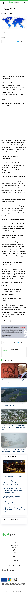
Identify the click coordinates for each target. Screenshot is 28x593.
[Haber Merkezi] (2, 13)
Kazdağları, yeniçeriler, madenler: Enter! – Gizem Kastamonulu (13, 497)
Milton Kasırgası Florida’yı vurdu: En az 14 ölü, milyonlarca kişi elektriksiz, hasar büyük (13, 427)
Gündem (3, 37)
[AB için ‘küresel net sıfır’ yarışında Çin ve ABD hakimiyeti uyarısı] (14, 394)
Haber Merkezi (8, 13)
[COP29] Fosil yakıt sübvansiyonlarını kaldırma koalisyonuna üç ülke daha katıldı (13, 482)
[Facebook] (11, 41)
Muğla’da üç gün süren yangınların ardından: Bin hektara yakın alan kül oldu (14, 509)
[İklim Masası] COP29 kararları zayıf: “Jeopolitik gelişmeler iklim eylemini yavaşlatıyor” (12, 382)
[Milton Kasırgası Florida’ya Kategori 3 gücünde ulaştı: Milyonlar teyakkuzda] (14, 440)
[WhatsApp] (7, 41)
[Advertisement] (14, 59)
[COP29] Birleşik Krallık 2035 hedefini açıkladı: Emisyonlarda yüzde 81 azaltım (12, 490)
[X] (14, 41)
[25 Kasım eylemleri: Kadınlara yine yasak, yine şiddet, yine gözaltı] (14, 466)
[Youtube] (13, 570)
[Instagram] (5, 570)
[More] (21, 41)
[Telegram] (18, 41)
